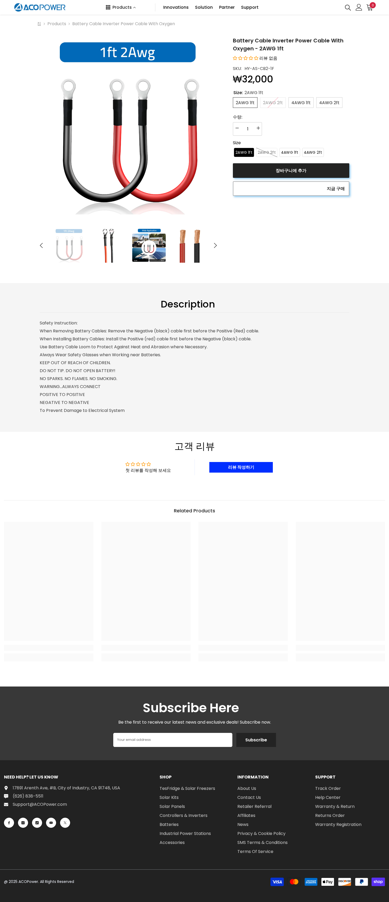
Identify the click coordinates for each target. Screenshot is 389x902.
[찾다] (348, 7)
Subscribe (256, 740)
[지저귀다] (65, 823)
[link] (48, 648)
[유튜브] (51, 823)
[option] (128, 125)
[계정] (359, 7)
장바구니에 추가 (291, 171)
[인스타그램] (23, 823)
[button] (41, 245)
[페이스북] (9, 823)
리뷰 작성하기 (241, 467)
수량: (237, 117)
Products (56, 24)
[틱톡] (37, 823)
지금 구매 (336, 189)
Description (188, 304)
